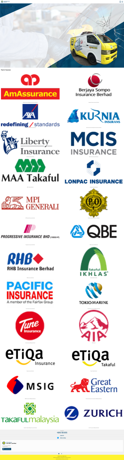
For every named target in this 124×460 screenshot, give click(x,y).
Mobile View (64, 456)
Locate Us (62, 435)
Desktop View (60, 456)
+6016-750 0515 (62, 432)
